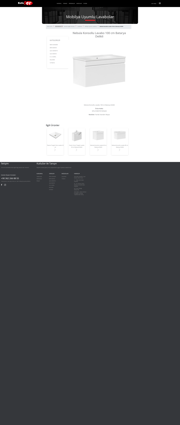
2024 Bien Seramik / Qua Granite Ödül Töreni (79, 177)
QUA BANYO (58, 26)
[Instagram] (5, 184)
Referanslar (39, 178)
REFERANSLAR (72, 3)
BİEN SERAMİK (54, 44)
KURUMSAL (59, 3)
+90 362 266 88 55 (10, 178)
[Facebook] (1, 184)
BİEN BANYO (53, 47)
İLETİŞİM (85, 3)
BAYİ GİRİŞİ (154, 3)
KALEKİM (52, 60)
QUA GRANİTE (54, 51)
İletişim (38, 181)
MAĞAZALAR (79, 3)
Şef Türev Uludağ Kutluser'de (78, 189)
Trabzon (63, 178)
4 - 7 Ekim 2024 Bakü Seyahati (79, 180)
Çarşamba (64, 176)
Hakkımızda (39, 176)
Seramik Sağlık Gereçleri (69, 26)
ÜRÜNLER (65, 3)
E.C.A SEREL (53, 57)
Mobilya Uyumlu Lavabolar (91, 26)
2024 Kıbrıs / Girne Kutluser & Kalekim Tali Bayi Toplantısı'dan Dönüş (80, 193)
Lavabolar (79, 26)
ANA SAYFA (49, 26)
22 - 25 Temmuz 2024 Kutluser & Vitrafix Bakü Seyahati (79, 185)
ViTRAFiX (52, 63)
